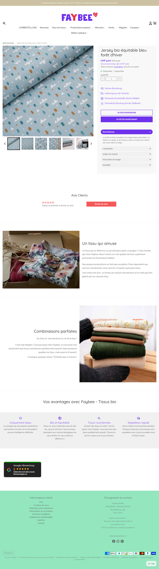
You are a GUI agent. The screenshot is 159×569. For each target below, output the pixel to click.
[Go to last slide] (5, 143)
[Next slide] (91, 143)
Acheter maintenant (126, 119)
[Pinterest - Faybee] (122, 541)
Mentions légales (146, 557)
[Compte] (150, 23)
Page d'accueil (8, 43)
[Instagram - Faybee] (118, 541)
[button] (127, 132)
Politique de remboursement (67, 557)
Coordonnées (79, 559)
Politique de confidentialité (90, 557)
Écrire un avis (101, 204)
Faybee (14, 557)
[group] (13, 143)
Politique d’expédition (130, 557)
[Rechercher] (4, 23)
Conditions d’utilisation (111, 557)
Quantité (104, 75)
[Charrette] (154, 23)
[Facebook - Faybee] (113, 541)
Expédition (118, 67)
